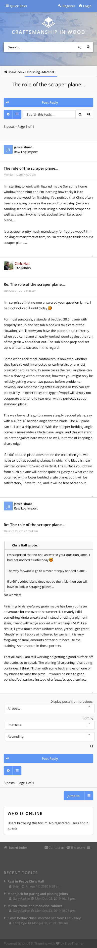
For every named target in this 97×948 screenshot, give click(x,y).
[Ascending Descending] (48, 736)
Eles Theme (74, 943)
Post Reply (50, 102)
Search (79, 47)
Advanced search (88, 47)
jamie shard (23, 147)
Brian (16, 886)
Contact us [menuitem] (56, 847)
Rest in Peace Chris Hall (25, 881)
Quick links (18, 6)
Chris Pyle (20, 923)
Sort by (88, 718)
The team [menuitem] (77, 847)
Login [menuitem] (87, 6)
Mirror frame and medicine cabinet (34, 906)
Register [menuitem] (68, 6)
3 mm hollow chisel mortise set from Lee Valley (44, 918)
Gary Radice (21, 898)
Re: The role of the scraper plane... (34, 284)
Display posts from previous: (71, 701)
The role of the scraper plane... (48, 84)
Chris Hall (22, 263)
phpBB (27, 943)
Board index (18, 847)
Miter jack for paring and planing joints (37, 893)
